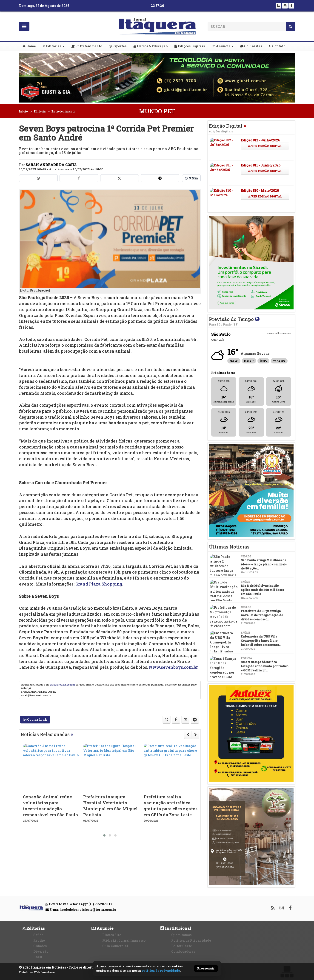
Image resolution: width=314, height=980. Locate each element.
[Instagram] (285, 6)
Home (31, 46)
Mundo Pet (157, 111)
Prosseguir (206, 968)
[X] (119, 178)
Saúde (38, 935)
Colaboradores (183, 951)
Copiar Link (36, 719)
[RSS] (278, 6)
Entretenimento (88, 46)
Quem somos (181, 935)
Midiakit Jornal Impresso (124, 940)
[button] (104, 835)
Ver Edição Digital (266, 146)
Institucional (177, 928)
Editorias (53, 46)
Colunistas (252, 46)
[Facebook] (291, 6)
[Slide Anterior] (188, 735)
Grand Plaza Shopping (98, 584)
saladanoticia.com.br (62, 684)
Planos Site (111, 935)
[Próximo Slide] (195, 735)
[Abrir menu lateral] (24, 26)
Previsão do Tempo (232, 321)
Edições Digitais (191, 46)
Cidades (40, 946)
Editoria (40, 111)
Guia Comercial (115, 946)
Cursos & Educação (152, 46)
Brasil (38, 957)
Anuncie (222, 46)
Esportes (119, 46)
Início (23, 111)
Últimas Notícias (229, 546)
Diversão (40, 951)
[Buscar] (290, 26)
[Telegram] (160, 178)
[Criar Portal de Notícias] (287, 971)
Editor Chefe (181, 946)
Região (39, 940)
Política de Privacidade (191, 940)
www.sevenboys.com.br (173, 667)
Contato (278, 46)
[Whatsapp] (38, 178)
